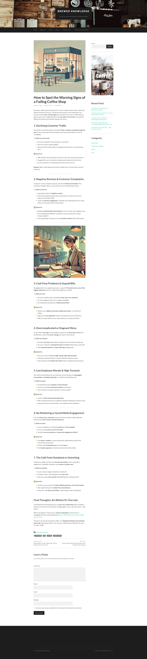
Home (35, 30)
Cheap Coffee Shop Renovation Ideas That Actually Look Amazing (73, 543)
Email (36, 592)
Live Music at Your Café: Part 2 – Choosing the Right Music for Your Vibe (101, 123)
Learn (50, 30)
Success (49, 535)
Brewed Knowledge (73, 11)
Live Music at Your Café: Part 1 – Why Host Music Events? (101, 128)
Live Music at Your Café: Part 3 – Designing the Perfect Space (99, 118)
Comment (37, 566)
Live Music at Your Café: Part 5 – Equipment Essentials (99, 109)
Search (93, 43)
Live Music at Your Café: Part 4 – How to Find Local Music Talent (102, 113)
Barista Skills (67, 30)
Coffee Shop (38, 535)
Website (36, 600)
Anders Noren (105, 650)
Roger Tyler (48, 105)
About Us (43, 30)
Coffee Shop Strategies (81, 30)
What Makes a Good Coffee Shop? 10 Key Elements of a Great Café (45, 543)
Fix (44, 535)
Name (36, 584)
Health (57, 30)
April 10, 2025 (38, 105)
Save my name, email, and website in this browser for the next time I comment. (59, 608)
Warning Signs (57, 535)
